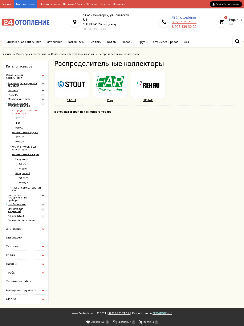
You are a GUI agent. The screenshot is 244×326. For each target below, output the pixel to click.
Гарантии (105, 4)
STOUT (19, 118)
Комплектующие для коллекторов (24, 148)
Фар (17, 122)
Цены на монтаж (50, 4)
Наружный (21, 159)
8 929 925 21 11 (184, 22)
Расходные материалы (21, 220)
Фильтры (13, 94)
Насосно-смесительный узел (26, 189)
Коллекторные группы (25, 132)
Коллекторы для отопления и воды (19, 104)
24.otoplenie (186, 17)
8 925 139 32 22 (184, 26)
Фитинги (13, 90)
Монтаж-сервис (25, 4)
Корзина (235, 20)
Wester (19, 142)
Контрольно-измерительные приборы (17, 197)
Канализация (16, 215)
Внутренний (22, 173)
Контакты (119, 4)
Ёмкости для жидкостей (15, 210)
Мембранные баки (19, 99)
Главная (6, 4)
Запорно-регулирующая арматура (22, 84)
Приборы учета (17, 204)
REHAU (19, 127)
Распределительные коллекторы (24, 112)
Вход (219, 4)
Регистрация (231, 4)
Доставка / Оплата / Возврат (80, 4)
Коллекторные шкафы (25, 154)
